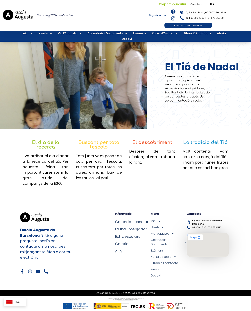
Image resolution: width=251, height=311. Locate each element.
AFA (212, 4)
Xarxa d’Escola (162, 33)
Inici (25, 33)
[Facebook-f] (22, 271)
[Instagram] (173, 18)
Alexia (221, 33)
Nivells (43, 33)
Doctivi (127, 39)
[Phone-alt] (46, 271)
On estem (196, 4)
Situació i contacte (197, 33)
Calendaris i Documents (105, 33)
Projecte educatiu (172, 4)
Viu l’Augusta (67, 33)
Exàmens (139, 33)
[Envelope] (38, 271)
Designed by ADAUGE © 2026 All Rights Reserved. (125, 293)
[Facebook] (173, 11)
